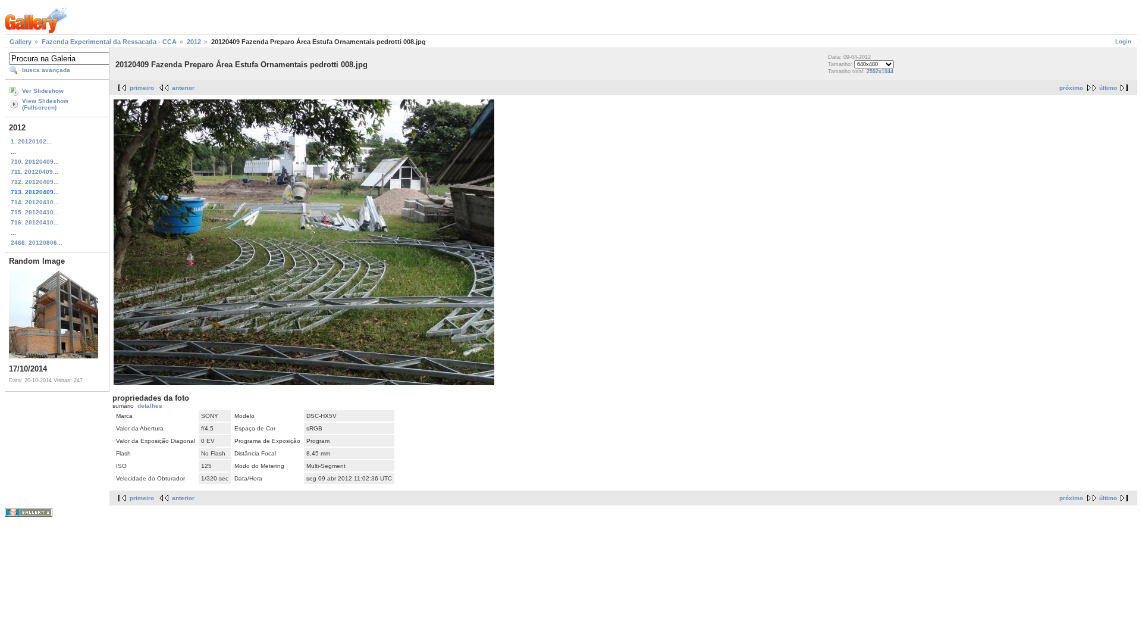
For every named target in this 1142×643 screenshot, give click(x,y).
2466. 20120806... (36, 242)
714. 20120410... (35, 202)
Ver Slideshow (43, 91)
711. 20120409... (34, 171)
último (1108, 88)
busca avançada (46, 70)
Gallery (21, 41)
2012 (194, 41)
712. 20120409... (35, 182)
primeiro (142, 88)
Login (1123, 41)
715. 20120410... (35, 212)
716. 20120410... (35, 222)
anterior (183, 88)
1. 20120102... (31, 141)
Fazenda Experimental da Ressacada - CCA (109, 41)
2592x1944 (880, 71)
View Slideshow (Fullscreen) (45, 104)
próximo (1071, 88)
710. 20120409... (35, 161)
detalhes (149, 405)
